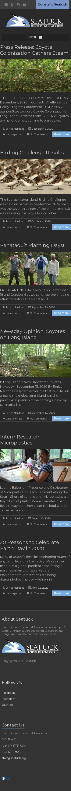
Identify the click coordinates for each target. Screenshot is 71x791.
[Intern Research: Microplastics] (35, 451)
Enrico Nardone (14, 128)
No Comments (38, 134)
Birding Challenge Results (32, 153)
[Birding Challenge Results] (35, 161)
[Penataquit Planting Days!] (35, 253)
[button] (32, 37)
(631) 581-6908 (11, 752)
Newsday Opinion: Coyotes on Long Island (32, 334)
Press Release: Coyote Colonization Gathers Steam (34, 50)
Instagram (8, 699)
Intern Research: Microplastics (20, 440)
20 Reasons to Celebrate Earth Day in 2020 (29, 545)
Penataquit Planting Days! (32, 245)
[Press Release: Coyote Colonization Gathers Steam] (35, 61)
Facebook (8, 692)
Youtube (7, 705)
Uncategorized (14, 134)
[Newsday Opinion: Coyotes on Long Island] (35, 345)
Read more (61, 134)
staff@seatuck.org (14, 758)
